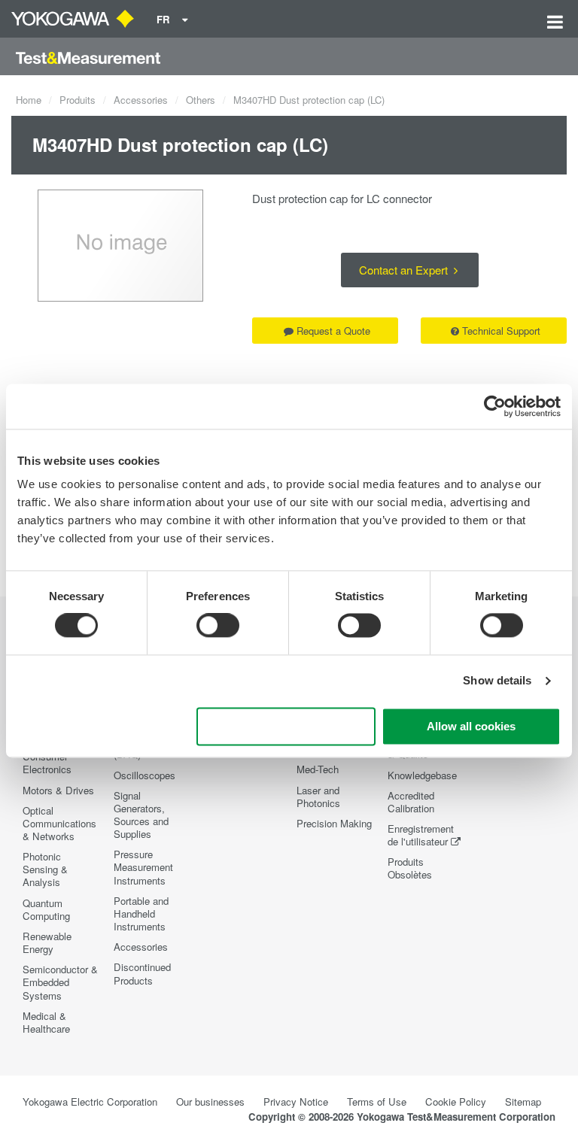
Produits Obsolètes (410, 868)
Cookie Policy (455, 1101)
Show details (497, 681)
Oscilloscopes (144, 775)
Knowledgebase (422, 775)
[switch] (217, 626)
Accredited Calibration (411, 801)
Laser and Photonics (318, 796)
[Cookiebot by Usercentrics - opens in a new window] (495, 406)
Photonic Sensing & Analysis (45, 869)
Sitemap (523, 1101)
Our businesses (210, 1101)
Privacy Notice (295, 1101)
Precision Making (334, 823)
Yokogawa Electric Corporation (90, 1101)
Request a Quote (333, 330)
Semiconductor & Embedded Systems (60, 982)
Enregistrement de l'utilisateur (421, 834)
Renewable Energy (47, 942)
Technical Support (501, 330)
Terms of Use (376, 1101)
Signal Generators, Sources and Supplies (141, 814)
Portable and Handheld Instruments (141, 913)
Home (28, 100)
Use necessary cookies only (286, 726)
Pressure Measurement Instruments (143, 867)
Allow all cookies (471, 726)
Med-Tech (318, 769)
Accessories (141, 100)
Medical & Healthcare (46, 1022)
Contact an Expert (405, 270)
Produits (77, 100)
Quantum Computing (46, 909)
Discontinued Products (142, 973)
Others (200, 100)
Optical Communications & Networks (59, 823)
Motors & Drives (58, 790)
